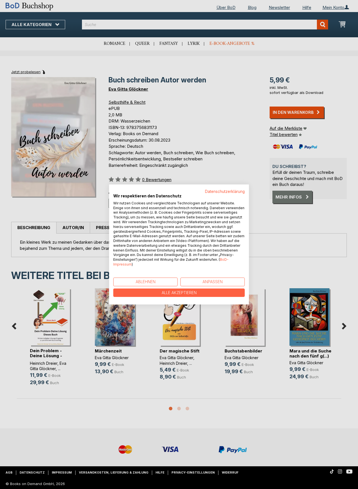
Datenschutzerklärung (225, 191)
